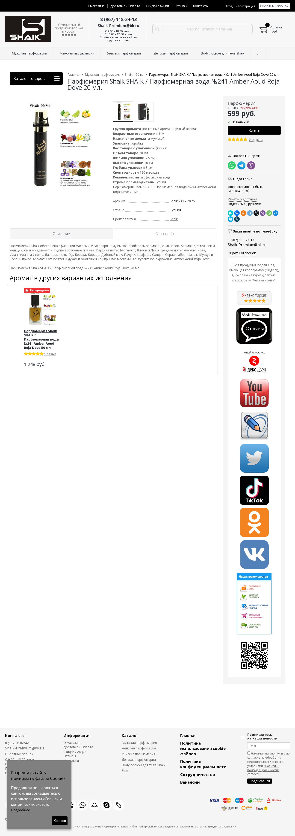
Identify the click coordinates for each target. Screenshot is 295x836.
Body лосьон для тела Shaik (143, 765)
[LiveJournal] (237, 219)
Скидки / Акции (157, 6)
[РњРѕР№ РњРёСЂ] (275, 213)
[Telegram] (250, 213)
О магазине (96, 6)
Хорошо (59, 821)
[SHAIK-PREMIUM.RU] (28, 29)
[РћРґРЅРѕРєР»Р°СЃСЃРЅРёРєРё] (243, 213)
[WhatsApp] (269, 213)
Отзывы (181, 6)
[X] (256, 213)
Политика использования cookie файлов (203, 748)
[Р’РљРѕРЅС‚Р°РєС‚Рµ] (237, 213)
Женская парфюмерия (139, 748)
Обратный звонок (274, 6)
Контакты (200, 6)
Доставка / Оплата (125, 6)
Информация (77, 735)
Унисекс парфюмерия (138, 754)
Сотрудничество (197, 774)
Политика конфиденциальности (203, 764)
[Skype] (230, 219)
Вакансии (190, 782)
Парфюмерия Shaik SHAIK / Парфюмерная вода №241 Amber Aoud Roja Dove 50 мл (41, 339)
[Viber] (263, 213)
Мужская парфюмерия (139, 742)
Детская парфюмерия (139, 759)
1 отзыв (50, 354)
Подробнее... (22, 810)
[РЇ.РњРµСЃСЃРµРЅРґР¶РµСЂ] (230, 213)
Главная (188, 735)
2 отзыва (256, 140)
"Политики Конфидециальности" (263, 768)
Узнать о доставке (242, 199)
